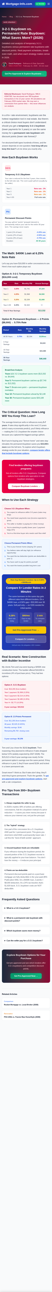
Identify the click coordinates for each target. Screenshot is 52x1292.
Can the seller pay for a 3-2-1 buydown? (25, 941)
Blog (11, 17)
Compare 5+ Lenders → (26, 639)
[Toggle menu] (48, 3)
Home (4, 17)
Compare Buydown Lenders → (26, 486)
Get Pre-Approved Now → (26, 976)
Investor (41, 4)
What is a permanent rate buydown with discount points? (23, 919)
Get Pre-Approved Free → (26, 630)
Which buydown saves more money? (24, 931)
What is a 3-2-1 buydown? (18, 908)
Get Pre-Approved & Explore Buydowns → (24, 74)
